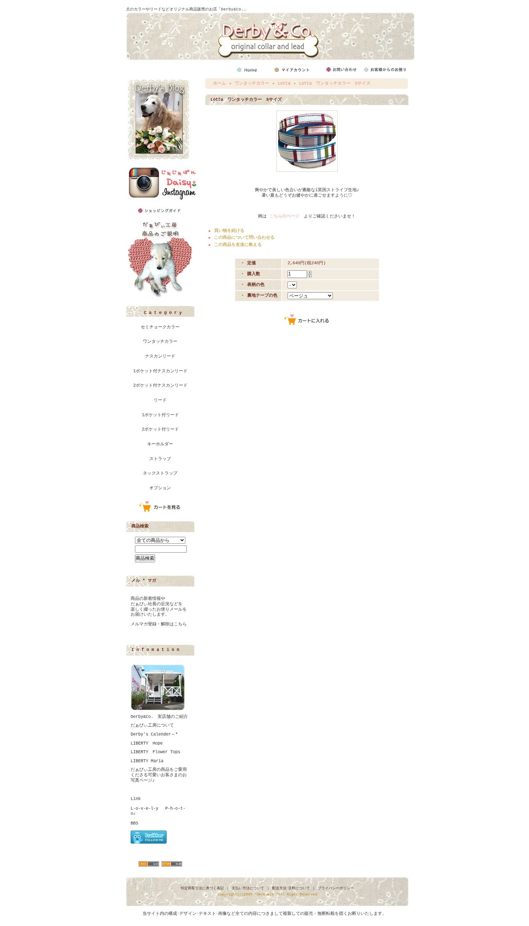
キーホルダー (160, 444)
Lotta (284, 83)
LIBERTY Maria (147, 761)
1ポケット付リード (160, 415)
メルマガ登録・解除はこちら (159, 624)
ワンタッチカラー (160, 341)
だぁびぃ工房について (152, 725)
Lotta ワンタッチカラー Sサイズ (334, 83)
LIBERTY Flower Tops (155, 752)
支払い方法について (248, 888)
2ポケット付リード (160, 429)
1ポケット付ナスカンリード (160, 371)
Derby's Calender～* (154, 734)
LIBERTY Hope (147, 743)
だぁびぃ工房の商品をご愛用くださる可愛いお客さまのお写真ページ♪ (159, 775)
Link (136, 798)
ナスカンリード (160, 356)
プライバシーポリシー (336, 888)
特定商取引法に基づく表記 (202, 888)
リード (160, 400)
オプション (160, 488)
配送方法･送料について (291, 888)
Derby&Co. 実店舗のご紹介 (159, 716)
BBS (134, 823)
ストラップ (160, 459)
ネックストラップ (160, 473)
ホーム (219, 83)
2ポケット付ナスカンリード (160, 385)
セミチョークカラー (160, 327)
